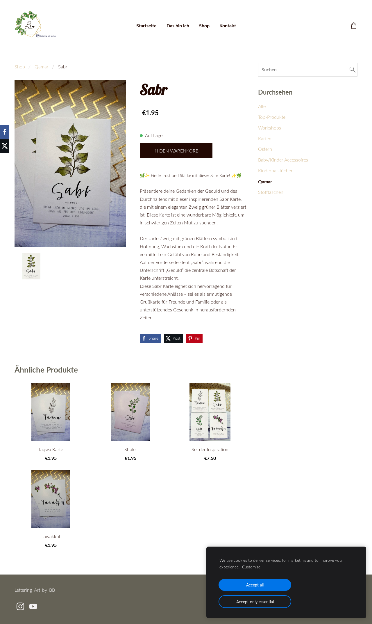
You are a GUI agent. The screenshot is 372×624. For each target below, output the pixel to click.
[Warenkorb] (353, 25)
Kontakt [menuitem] (227, 25)
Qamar (42, 66)
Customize (251, 567)
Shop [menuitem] (204, 25)
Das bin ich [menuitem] (178, 25)
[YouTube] (33, 606)
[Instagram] (20, 606)
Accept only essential (255, 601)
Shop (20, 66)
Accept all (255, 585)
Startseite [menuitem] (146, 25)
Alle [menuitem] (262, 106)
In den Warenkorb (175, 151)
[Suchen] (352, 69)
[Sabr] (31, 266)
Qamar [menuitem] (265, 181)
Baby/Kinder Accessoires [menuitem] (283, 160)
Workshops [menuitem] (269, 128)
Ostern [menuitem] (265, 149)
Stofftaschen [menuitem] (270, 192)
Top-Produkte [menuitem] (271, 117)
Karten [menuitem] (264, 138)
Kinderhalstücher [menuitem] (275, 170)
